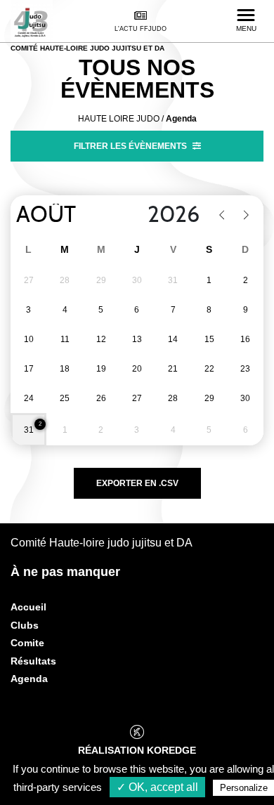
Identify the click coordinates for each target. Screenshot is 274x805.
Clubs (25, 625)
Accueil (28, 607)
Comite (27, 642)
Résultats (33, 661)
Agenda (29, 678)
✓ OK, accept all (157, 787)
